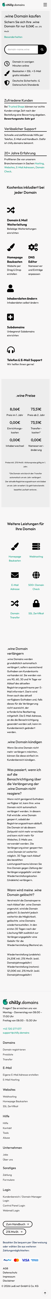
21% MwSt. (12, 1231)
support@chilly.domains (16, 1032)
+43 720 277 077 (12, 1028)
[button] (45, 4)
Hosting (39, 163)
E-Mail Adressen (25, 167)
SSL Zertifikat (36, 613)
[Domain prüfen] (42, 49)
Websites (9, 167)
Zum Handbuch (15, 1224)
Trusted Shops (16, 106)
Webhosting (36, 556)
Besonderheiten (13, 37)
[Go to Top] (45, 1293)
